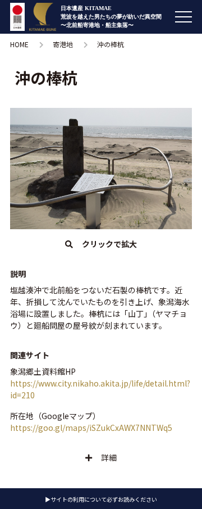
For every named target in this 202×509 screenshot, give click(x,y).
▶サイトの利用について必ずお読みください (101, 499)
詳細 (109, 457)
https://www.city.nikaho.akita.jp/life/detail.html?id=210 (100, 389)
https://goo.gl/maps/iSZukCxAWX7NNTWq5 (91, 427)
